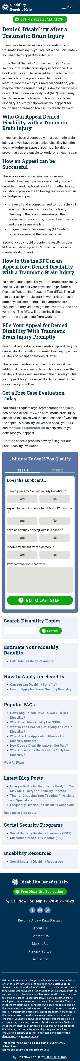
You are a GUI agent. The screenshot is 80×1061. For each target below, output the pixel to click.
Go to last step (43, 600)
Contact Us (40, 936)
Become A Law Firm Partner (40, 920)
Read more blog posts (20, 813)
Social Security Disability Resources (36, 861)
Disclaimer (40, 959)
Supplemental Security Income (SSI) (36, 838)
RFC (27, 312)
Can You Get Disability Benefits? (33, 685)
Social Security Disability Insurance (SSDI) (40, 833)
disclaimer (9, 1036)
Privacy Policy (40, 951)
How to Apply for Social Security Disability (40, 689)
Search (52, 631)
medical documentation (27, 428)
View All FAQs (14, 763)
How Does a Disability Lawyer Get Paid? (39, 745)
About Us (40, 928)
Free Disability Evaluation (42, 891)
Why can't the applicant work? (27, 564)
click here (22, 1029)
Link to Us (40, 943)
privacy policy (29, 1036)
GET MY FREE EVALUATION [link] (41, 19)
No (55, 499)
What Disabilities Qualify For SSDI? (35, 722)
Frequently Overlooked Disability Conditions (42, 805)
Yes (22, 499)
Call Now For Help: (42, 901)
